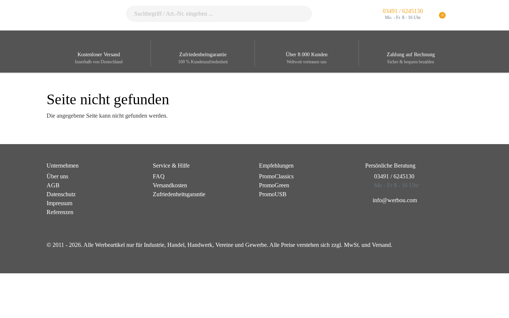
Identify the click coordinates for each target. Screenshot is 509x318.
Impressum (59, 203)
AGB (53, 185)
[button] (457, 15)
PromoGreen (274, 185)
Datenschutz (61, 194)
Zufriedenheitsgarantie (179, 194)
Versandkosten (170, 185)
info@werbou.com (395, 200)
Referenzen (60, 212)
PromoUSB (273, 194)
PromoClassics (276, 176)
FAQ (159, 176)
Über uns (57, 176)
